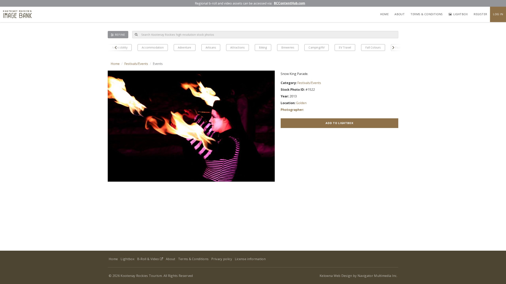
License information (250, 259)
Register (480, 14)
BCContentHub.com (289, 3)
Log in (498, 14)
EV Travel (345, 47)
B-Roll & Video (148, 259)
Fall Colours (373, 47)
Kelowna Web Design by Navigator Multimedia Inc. (358, 276)
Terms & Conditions (427, 14)
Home (384, 14)
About (400, 14)
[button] (118, 34)
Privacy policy (221, 259)
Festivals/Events (136, 64)
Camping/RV (317, 47)
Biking (263, 47)
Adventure (184, 47)
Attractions (237, 47)
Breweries (288, 47)
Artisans (211, 47)
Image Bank (17, 14)
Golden (301, 103)
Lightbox (460, 14)
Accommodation (153, 47)
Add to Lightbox (339, 123)
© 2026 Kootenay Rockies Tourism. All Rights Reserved (151, 276)
